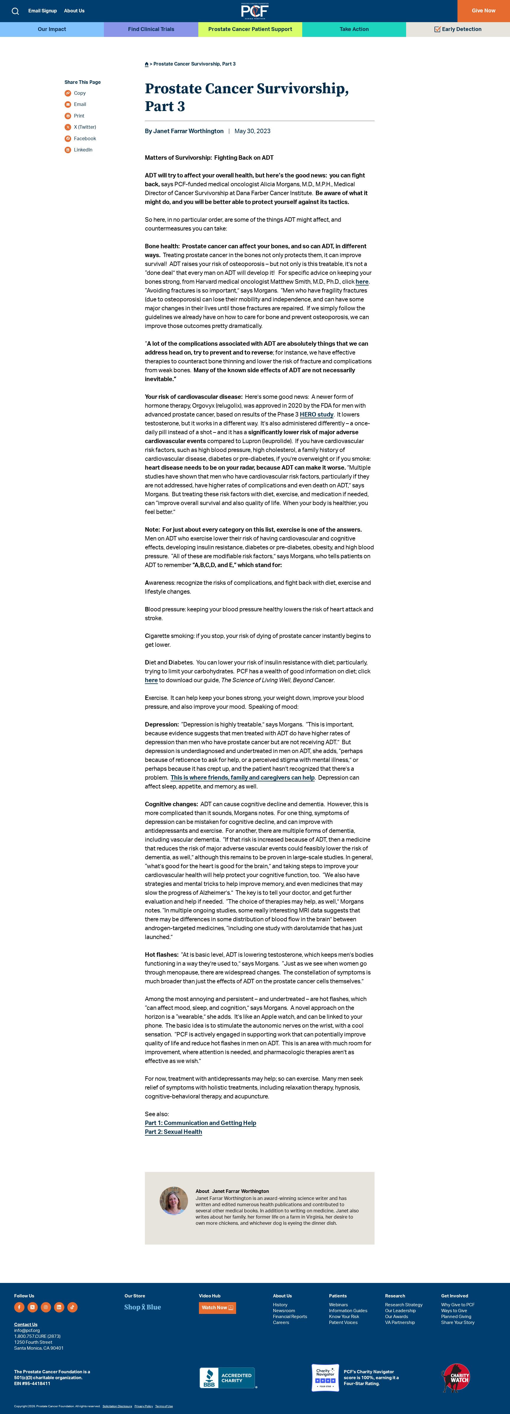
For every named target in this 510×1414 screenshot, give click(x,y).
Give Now (484, 11)
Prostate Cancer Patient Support (250, 29)
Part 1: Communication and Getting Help (200, 1123)
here (362, 282)
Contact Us (25, 1324)
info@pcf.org (27, 1330)
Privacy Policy (144, 1406)
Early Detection (462, 29)
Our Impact (52, 29)
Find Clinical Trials (151, 29)
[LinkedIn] (59, 1307)
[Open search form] (15, 11)
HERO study (317, 415)
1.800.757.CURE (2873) (37, 1336)
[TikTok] (72, 1307)
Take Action (354, 29)
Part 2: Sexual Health (173, 1132)
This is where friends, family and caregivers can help (243, 778)
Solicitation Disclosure (117, 1406)
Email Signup (42, 11)
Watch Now (214, 1308)
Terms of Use (164, 1406)
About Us (74, 11)
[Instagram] (46, 1307)
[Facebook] (19, 1307)
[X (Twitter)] (32, 1307)
